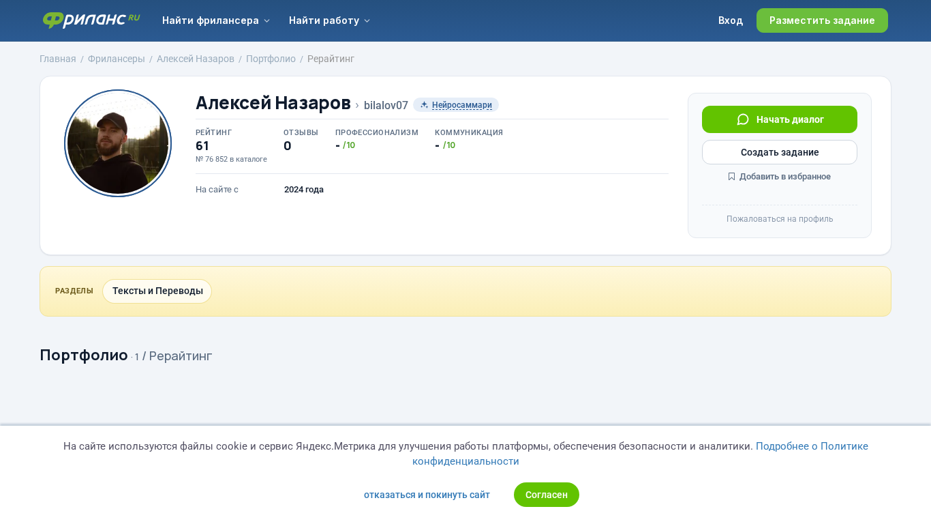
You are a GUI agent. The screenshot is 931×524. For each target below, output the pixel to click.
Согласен (546, 494)
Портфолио (84, 355)
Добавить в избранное (784, 176)
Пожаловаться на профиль (780, 219)
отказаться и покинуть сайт (427, 494)
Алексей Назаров (273, 103)
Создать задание (780, 152)
